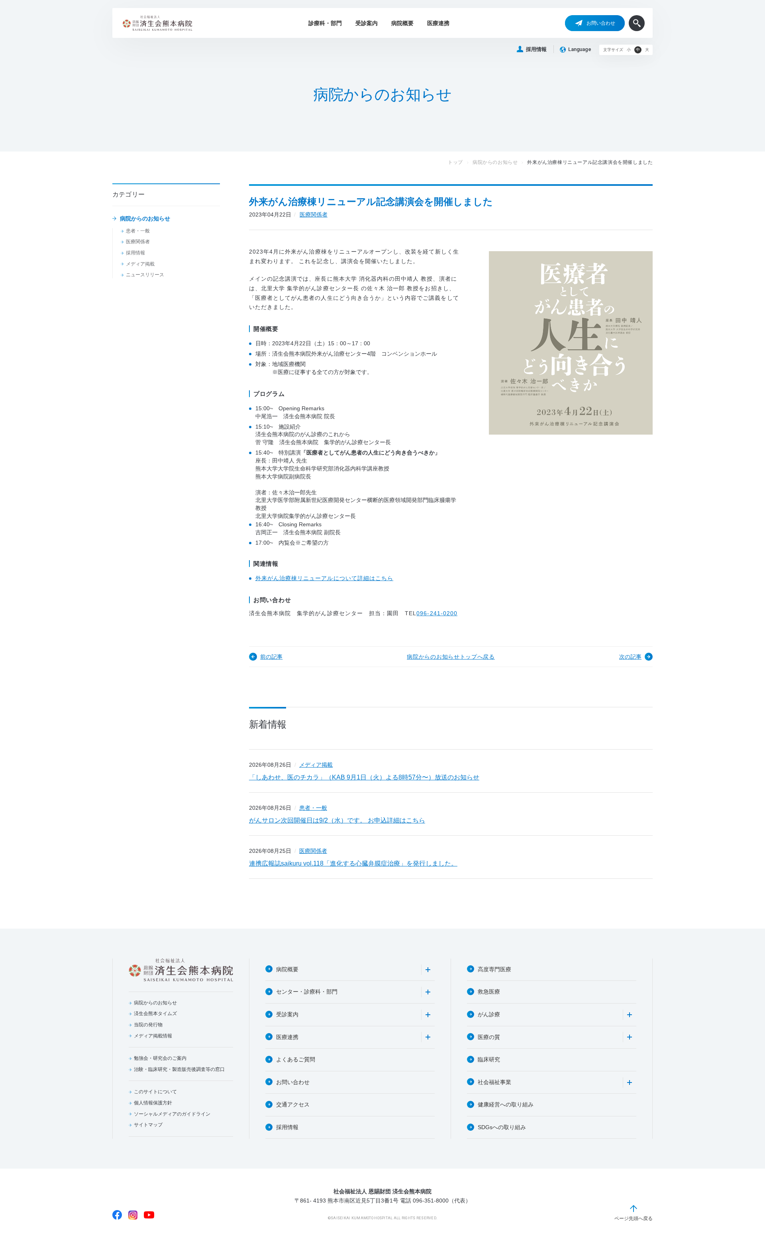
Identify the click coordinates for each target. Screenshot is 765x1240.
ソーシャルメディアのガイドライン (172, 1114)
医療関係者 (138, 241)
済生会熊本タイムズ (155, 1013)
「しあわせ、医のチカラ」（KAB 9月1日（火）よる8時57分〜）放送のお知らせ (364, 777)
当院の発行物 (148, 1024)
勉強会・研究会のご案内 (160, 1058)
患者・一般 (138, 231)
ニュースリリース (145, 275)
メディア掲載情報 (153, 1036)
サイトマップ (148, 1125)
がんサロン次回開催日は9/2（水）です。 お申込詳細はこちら (337, 820)
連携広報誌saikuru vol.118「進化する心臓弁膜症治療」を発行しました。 (353, 863)
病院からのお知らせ (145, 218)
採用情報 (536, 49)
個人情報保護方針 (153, 1103)
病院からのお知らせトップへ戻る (451, 656)
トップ (455, 162)
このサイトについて (155, 1091)
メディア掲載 (140, 264)
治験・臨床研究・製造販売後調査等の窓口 (179, 1069)
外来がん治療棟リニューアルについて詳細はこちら (324, 578)
